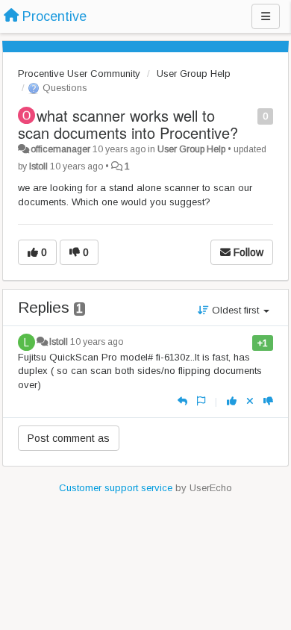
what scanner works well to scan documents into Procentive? (128, 124)
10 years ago (96, 342)
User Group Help (194, 73)
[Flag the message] (249, 115)
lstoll (38, 166)
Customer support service (115, 487)
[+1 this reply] (232, 401)
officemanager (60, 149)
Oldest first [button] (235, 310)
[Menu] (265, 16)
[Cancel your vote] (250, 401)
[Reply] (182, 401)
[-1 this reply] (268, 401)
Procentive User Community (79, 73)
